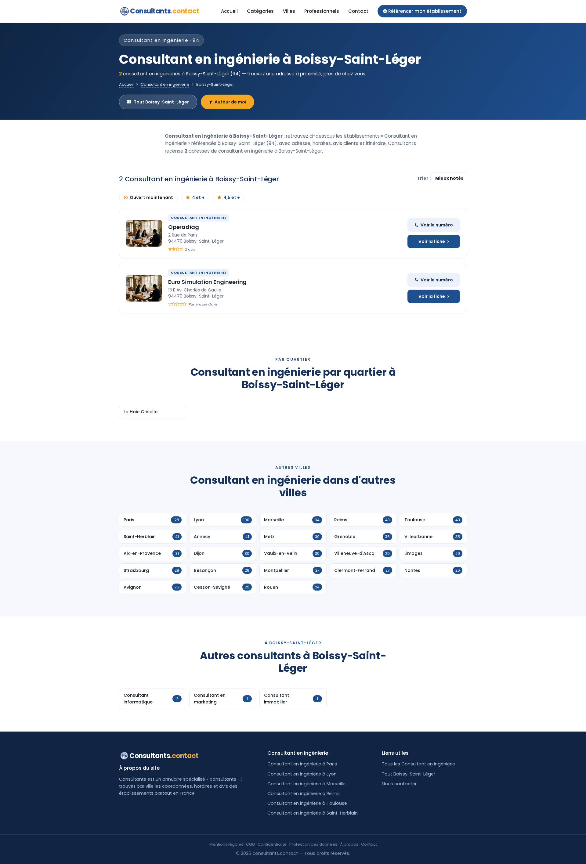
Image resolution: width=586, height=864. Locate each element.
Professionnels (321, 11)
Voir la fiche (431, 241)
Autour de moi (230, 102)
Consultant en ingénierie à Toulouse (307, 803)
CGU (250, 844)
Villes (289, 11)
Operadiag (183, 227)
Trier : (424, 178)
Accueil (229, 11)
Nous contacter (399, 784)
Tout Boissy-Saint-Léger (161, 102)
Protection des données (313, 844)
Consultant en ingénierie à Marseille (306, 784)
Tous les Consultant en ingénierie (418, 764)
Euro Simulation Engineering (207, 282)
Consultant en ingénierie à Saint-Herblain (312, 813)
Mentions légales (226, 844)
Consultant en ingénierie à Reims (303, 793)
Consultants (164, 11)
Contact (358, 11)
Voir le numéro (437, 225)
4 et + (198, 197)
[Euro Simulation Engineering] (144, 288)
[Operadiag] (144, 233)
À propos (349, 844)
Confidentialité (272, 844)
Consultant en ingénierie (165, 84)
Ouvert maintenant (151, 197)
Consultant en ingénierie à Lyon (302, 774)
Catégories (260, 11)
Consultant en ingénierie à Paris (302, 764)
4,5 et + (231, 197)
